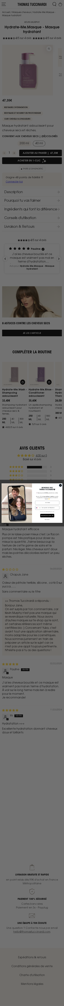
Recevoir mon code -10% (47, 515)
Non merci (47, 519)
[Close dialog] (60, 485)
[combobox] (38, 508)
